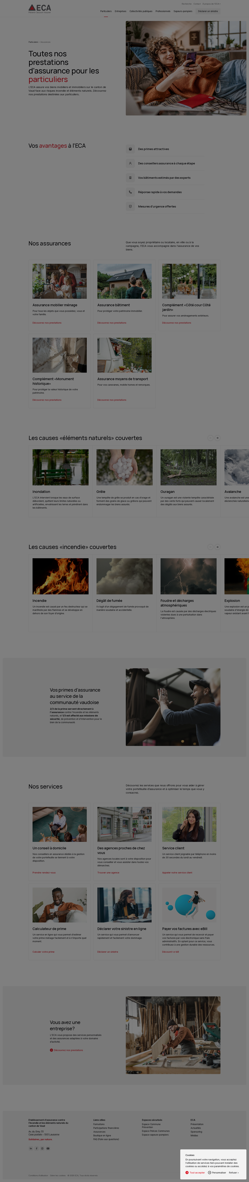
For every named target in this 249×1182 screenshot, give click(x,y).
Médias (194, 1135)
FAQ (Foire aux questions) (106, 1139)
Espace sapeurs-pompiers (155, 1134)
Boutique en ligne (102, 1135)
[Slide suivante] (217, 438)
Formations (99, 1124)
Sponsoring (196, 1131)
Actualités (196, 1128)
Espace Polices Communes (156, 1131)
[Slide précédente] (210, 438)
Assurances (45, 42)
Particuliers (33, 42)
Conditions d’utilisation (38, 1175)
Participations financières (106, 1128)
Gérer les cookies (58, 1175)
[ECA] (40, 9)
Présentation (197, 1124)
